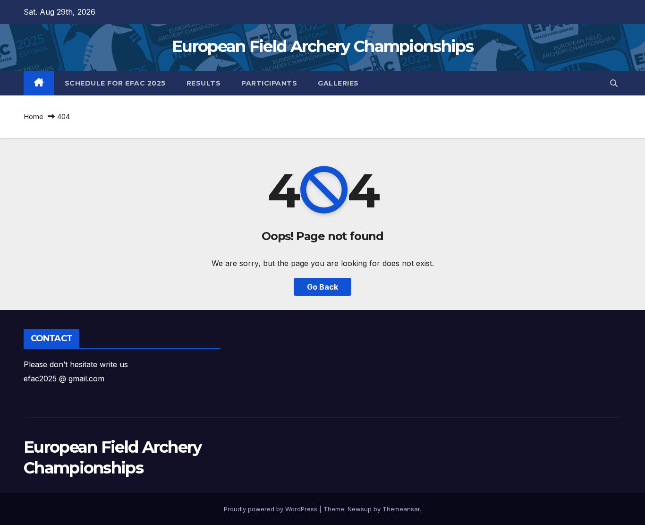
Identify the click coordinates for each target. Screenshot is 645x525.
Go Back (322, 287)
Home (33, 116)
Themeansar (401, 509)
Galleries (338, 83)
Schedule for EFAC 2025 (115, 83)
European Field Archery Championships (322, 46)
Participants (269, 83)
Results (204, 83)
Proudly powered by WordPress (271, 509)
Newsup (360, 509)
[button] (614, 83)
